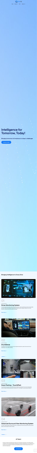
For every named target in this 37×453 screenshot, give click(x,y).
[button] (3, 434)
